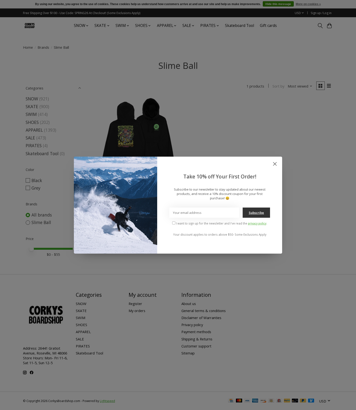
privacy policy (257, 223)
